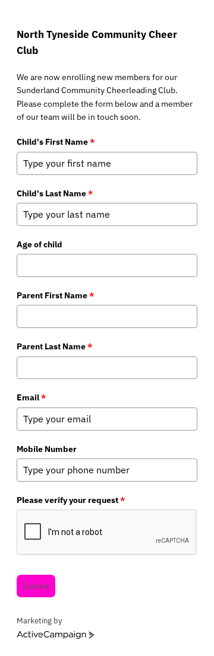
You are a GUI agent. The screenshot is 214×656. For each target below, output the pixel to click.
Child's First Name (56, 141)
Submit (36, 586)
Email (31, 397)
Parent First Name (55, 295)
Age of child (39, 244)
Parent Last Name (54, 346)
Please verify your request (71, 500)
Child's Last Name (55, 193)
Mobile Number (47, 449)
